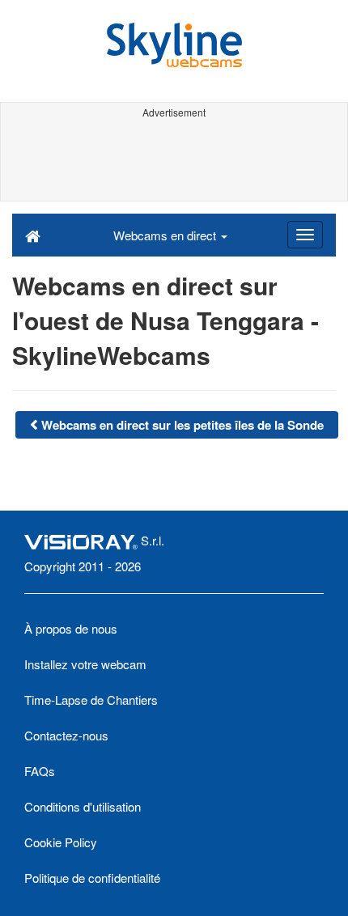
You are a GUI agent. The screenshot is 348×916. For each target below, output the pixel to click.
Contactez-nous (66, 735)
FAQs (39, 770)
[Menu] (305, 234)
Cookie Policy (60, 841)
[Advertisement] (174, 160)
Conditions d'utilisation (82, 806)
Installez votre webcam (85, 663)
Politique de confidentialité (92, 877)
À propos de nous (70, 628)
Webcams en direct (166, 235)
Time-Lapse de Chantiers (91, 699)
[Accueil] (33, 234)
